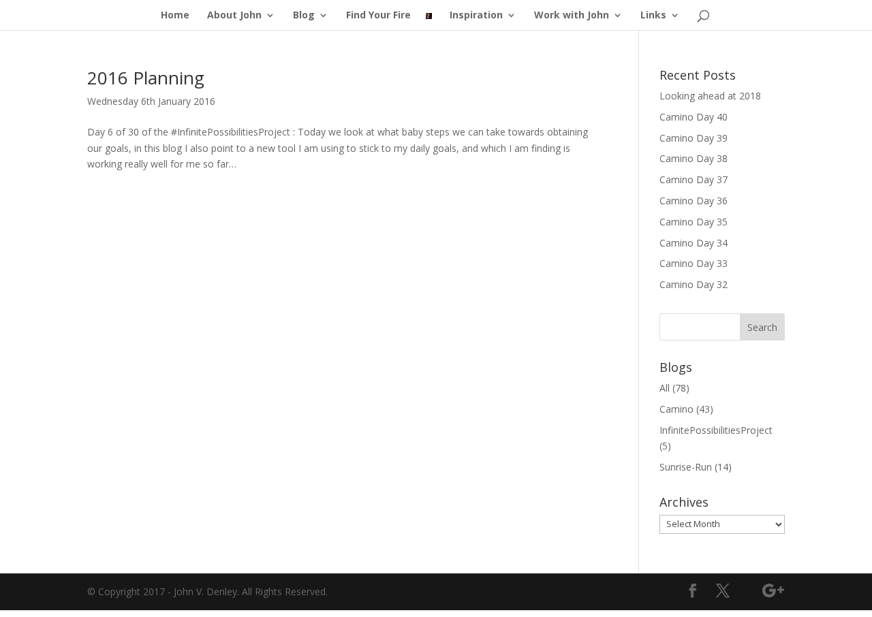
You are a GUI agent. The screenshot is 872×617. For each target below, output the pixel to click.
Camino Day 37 (693, 179)
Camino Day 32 (693, 284)
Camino (676, 408)
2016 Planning (145, 77)
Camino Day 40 (693, 116)
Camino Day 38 (693, 158)
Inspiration (476, 15)
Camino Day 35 (693, 221)
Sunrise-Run (685, 466)
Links (653, 15)
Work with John (571, 15)
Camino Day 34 (693, 242)
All (664, 387)
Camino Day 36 (693, 200)
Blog (304, 15)
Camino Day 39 (693, 137)
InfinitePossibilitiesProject (716, 430)
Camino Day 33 (693, 263)
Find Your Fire (378, 15)
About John (234, 15)
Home (175, 15)
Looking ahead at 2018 (710, 95)
